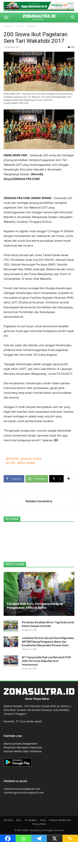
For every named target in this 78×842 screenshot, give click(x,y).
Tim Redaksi (31, 820)
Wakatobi (31, 26)
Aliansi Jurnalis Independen (20, 743)
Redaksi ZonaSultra (39, 501)
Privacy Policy (39, 823)
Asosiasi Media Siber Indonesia (23, 751)
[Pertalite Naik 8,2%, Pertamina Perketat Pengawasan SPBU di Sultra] (39, 594)
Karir (18, 820)
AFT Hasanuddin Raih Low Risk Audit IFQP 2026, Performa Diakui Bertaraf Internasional (46, 661)
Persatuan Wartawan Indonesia (23, 747)
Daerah (19, 26)
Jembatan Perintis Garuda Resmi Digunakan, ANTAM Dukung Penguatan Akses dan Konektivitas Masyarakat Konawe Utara (48, 642)
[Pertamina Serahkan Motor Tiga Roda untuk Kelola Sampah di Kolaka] (11, 626)
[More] (68, 478)
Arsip (43, 820)
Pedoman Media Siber (60, 820)
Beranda (8, 26)
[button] (6, 17)
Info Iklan (8, 820)
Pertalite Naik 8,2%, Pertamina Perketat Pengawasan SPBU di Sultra (35, 605)
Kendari (64, 710)
